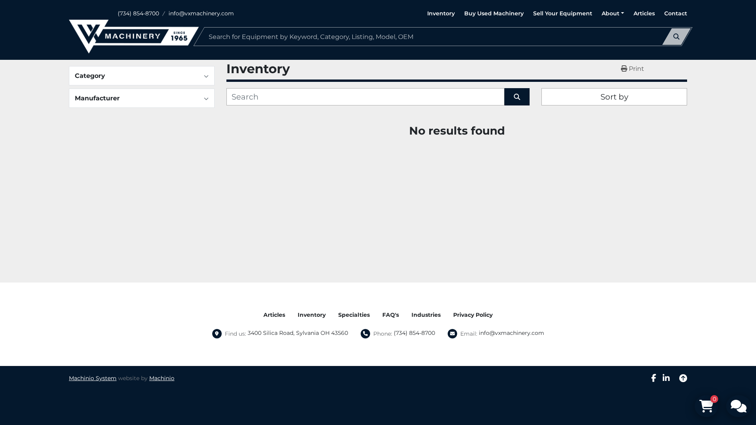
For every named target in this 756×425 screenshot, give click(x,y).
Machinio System (93, 378)
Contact (675, 13)
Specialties (354, 314)
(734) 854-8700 (138, 13)
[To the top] (683, 378)
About (610, 13)
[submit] (676, 36)
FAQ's (390, 314)
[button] (613, 13)
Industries (426, 314)
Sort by (614, 97)
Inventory (441, 13)
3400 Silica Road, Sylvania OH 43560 (298, 332)
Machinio (161, 378)
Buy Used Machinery (494, 13)
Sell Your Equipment (562, 13)
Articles (644, 13)
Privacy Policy (473, 314)
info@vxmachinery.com (201, 13)
